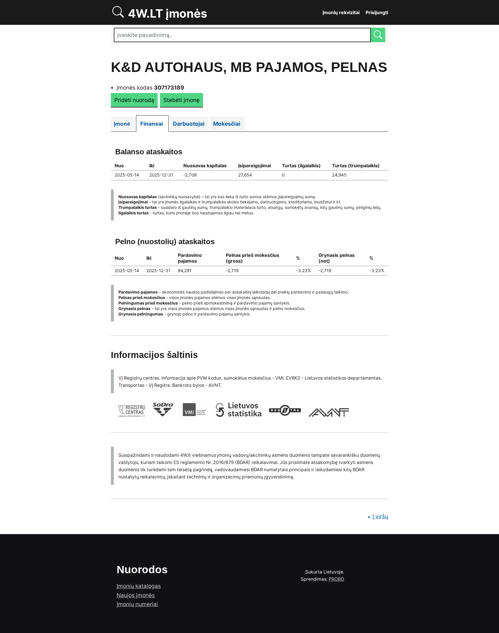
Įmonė (124, 124)
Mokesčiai (229, 123)
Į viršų (380, 516)
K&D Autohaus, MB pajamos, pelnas (249, 67)
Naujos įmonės (136, 595)
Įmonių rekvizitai (341, 12)
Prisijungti (377, 12)
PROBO (336, 579)
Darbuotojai (191, 123)
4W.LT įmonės (187, 12)
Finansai (154, 123)
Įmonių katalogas (139, 586)
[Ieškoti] (378, 35)
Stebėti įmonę (181, 100)
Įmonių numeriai (137, 604)
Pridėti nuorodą (134, 100)
